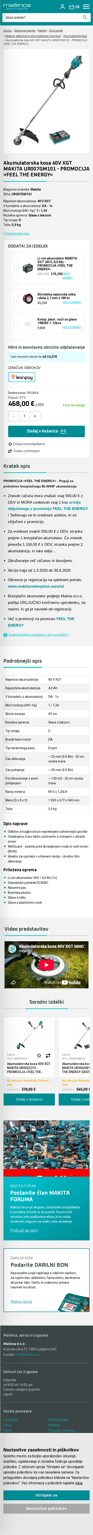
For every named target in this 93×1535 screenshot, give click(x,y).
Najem (8, 1430)
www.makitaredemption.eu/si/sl (36, 586)
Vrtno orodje (56, 30)
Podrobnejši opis (17, 233)
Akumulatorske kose (75, 36)
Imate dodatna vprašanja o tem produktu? (39, 635)
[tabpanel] (29, 1061)
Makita (42, 30)
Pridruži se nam (24, 1230)
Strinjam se (47, 1495)
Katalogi (54, 1425)
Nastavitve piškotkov (46, 1508)
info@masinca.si (28, 1354)
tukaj (78, 1483)
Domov (7, 30)
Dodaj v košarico (42, 431)
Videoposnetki (58, 1419)
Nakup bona (21, 1302)
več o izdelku (68, 275)
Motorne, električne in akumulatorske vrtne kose (32, 36)
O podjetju (10, 1419)
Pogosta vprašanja (61, 1430)
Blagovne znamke (24, 30)
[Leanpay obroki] (21, 377)
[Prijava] (62, 7)
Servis (7, 1425)
